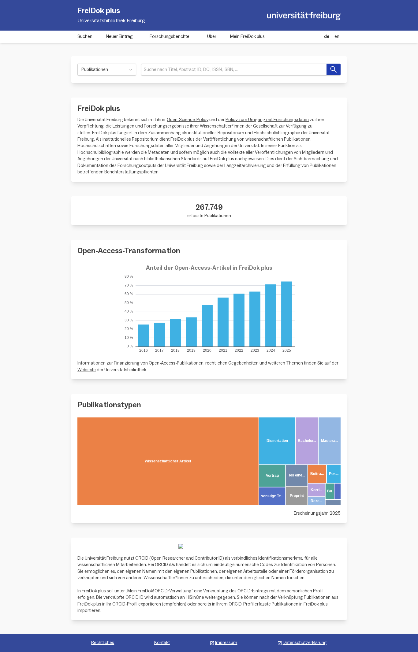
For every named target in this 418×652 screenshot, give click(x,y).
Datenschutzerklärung (305, 643)
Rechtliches (102, 643)
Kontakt (162, 643)
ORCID (141, 558)
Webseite (86, 370)
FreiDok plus (98, 11)
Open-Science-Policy (187, 120)
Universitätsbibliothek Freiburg (111, 20)
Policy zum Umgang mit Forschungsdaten (267, 120)
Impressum (226, 643)
